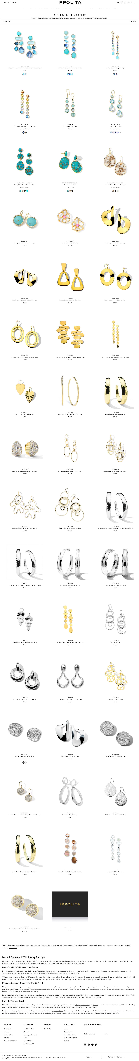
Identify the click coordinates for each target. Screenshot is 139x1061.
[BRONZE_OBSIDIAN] (25, 191)
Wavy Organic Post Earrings (70, 756)
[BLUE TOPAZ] (111, 132)
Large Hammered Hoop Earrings (115, 414)
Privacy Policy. (5, 1058)
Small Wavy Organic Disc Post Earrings (24, 300)
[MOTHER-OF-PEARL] (118, 191)
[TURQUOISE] (27, 191)
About (66, 1029)
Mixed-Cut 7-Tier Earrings (115, 871)
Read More (13, 948)
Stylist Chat (7, 1029)
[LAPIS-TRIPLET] (118, 132)
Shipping (26, 1032)
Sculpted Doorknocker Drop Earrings (70, 699)
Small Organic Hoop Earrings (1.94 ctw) (24, 471)
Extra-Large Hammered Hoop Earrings (25, 871)
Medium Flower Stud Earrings (24, 756)
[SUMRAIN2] (26, 74)
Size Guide (47, 1029)
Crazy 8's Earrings (115, 126)
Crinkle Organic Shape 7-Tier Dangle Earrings (70, 357)
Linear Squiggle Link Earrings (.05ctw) (70, 471)
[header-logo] (69, 2)
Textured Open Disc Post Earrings (70, 300)
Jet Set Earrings (115, 642)
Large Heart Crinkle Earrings (25, 414)
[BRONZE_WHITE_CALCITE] (22, 191)
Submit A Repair (29, 1043)
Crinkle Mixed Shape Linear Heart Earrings (115, 357)
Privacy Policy (68, 1032)
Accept (89, 1057)
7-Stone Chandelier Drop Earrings (24, 126)
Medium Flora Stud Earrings (70, 243)
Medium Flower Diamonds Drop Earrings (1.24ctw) (24, 814)
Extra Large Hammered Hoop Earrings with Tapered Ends (115, 528)
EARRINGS (55, 8)
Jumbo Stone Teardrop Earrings (115, 184)
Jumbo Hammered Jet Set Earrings (70, 528)
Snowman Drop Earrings (70, 814)
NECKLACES (68, 8)
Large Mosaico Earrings (115, 699)
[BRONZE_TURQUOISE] (20, 191)
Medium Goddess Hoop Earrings (115, 585)
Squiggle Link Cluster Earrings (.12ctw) (115, 471)
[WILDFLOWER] (23, 132)
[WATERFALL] (23, 74)
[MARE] (70, 74)
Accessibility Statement (71, 1037)
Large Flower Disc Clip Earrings (115, 756)
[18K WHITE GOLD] (23, 762)
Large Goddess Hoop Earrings (70, 585)
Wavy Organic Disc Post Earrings (115, 243)
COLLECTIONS (29, 8)
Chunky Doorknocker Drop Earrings (24, 699)
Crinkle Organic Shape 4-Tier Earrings (25, 642)
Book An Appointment (11, 2)
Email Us (6, 1032)
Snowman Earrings (70, 184)
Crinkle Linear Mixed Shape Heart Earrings (70, 642)
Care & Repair (28, 1040)
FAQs (25, 1037)
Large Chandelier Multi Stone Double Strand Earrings (24, 68)
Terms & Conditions (70, 1035)
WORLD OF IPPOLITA (107, 8)
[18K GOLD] (26, 762)
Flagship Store (8, 1035)
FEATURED (43, 8)
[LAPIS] (115, 132)
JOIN (106, 1034)
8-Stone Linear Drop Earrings (115, 68)
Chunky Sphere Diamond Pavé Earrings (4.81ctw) (24, 928)
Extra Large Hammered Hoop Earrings (70, 414)
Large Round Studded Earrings (24, 243)
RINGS (92, 8)
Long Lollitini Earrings (70, 126)
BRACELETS (81, 8)
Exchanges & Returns (30, 1035)
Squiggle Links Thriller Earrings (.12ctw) (24, 528)
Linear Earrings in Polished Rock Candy (69, 871)
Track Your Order (29, 1029)
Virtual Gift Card (70, 927)
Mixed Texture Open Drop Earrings (115, 300)
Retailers (6, 1037)
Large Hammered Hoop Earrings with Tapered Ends (25, 585)
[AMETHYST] (113, 132)
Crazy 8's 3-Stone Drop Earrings (24, 184)
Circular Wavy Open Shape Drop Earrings (25, 357)
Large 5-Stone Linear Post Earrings (70, 68)
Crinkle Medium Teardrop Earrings (115, 814)
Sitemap (66, 1040)
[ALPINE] (116, 74)
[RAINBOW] (26, 132)
